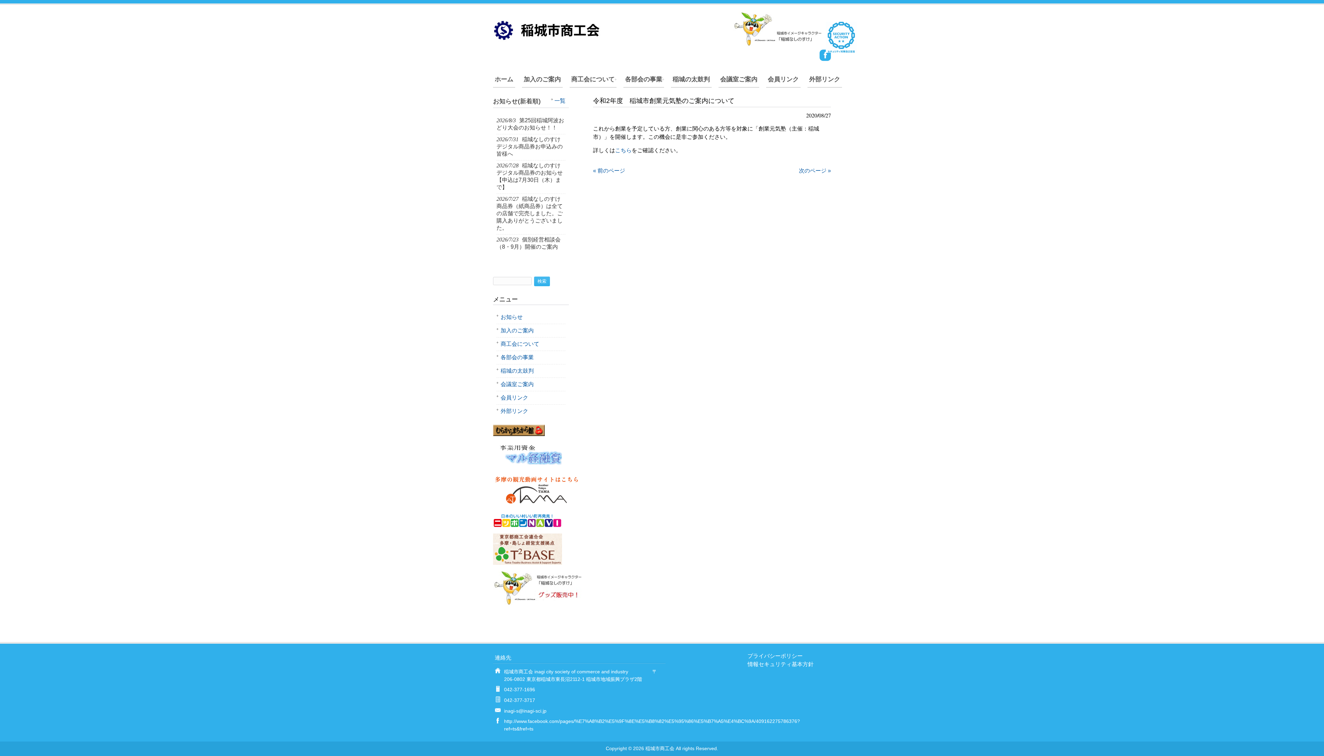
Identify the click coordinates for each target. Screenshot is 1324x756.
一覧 (559, 101)
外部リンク (824, 79)
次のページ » (815, 171)
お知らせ (512, 317)
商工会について (593, 79)
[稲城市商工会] (658, 43)
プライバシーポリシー (775, 656)
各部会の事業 (643, 79)
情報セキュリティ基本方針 (781, 664)
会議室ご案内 (739, 79)
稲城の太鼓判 (691, 79)
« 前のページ (609, 171)
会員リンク (783, 79)
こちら (623, 150)
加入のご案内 (542, 79)
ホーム (504, 79)
